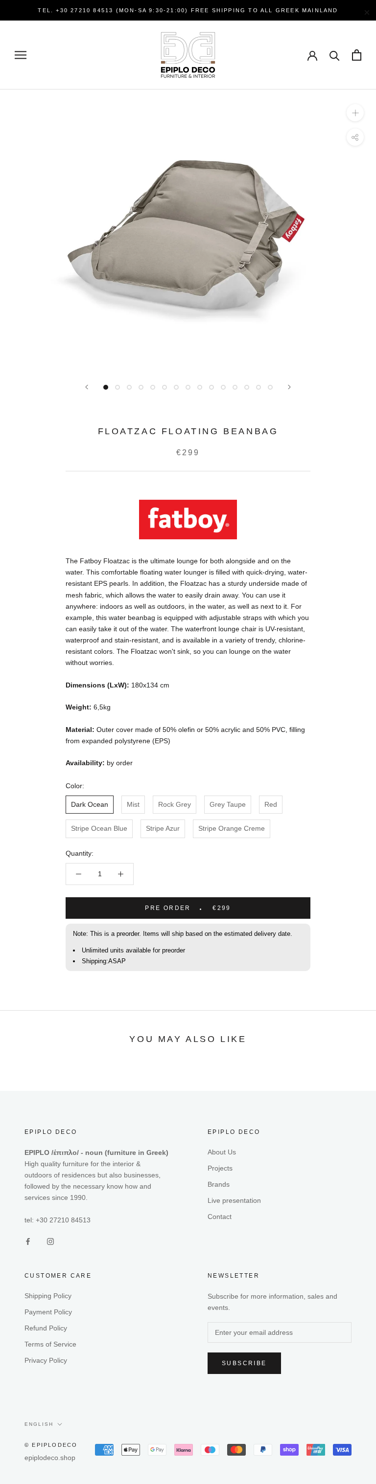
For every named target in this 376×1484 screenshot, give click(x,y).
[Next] (289, 387)
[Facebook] (27, 1241)
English (38, 1424)
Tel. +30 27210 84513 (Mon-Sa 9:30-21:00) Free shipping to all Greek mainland (188, 10)
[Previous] (86, 387)
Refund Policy (45, 1328)
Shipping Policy (47, 1296)
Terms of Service (50, 1344)
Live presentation (234, 1200)
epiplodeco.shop (49, 1458)
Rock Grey (174, 804)
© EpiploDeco (50, 1445)
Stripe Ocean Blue (99, 828)
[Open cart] (356, 55)
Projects (220, 1168)
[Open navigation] (20, 55)
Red (270, 804)
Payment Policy (48, 1312)
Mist (133, 804)
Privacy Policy (45, 1360)
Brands (219, 1184)
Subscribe (244, 1363)
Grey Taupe (228, 804)
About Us (222, 1152)
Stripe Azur (163, 828)
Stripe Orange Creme (231, 828)
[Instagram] (50, 1241)
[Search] (334, 55)
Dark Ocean (89, 804)
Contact (220, 1216)
